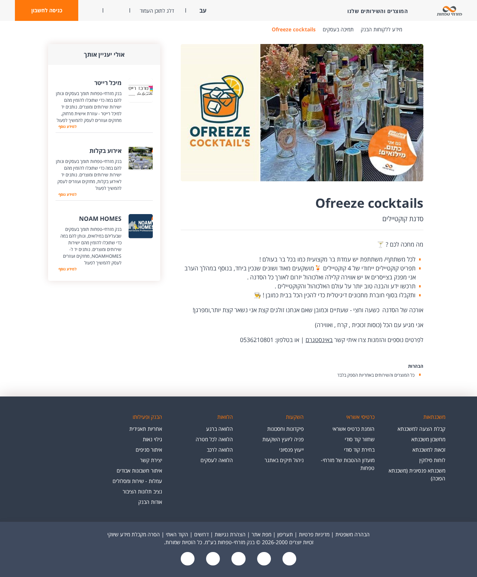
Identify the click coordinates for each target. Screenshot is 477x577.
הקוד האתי (177, 534)
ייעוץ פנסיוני (291, 449)
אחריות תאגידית (145, 428)
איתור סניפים (149, 449)
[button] (46, 10)
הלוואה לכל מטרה (214, 439)
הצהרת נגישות (230, 534)
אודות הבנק (150, 501)
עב (202, 10)
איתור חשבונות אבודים (139, 470)
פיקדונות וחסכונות (285, 428)
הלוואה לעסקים (216, 460)
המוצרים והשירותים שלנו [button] (377, 11)
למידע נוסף (67, 126)
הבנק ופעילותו (147, 416)
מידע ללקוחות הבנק (381, 29)
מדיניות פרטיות (314, 534)
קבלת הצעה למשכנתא (421, 428)
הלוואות (225, 416)
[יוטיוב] (263, 559)
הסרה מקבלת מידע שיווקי (133, 534)
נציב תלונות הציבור (142, 491)
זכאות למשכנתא (429, 449)
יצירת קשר (151, 460)
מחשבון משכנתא (428, 439)
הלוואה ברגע (219, 428)
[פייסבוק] (288, 559)
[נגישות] (237, 559)
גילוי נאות (152, 439)
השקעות (295, 416)
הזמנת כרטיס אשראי (353, 428)
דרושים (201, 534)
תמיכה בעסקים (338, 29)
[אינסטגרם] (188, 559)
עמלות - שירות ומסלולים (137, 481)
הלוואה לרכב (220, 449)
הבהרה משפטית (352, 534)
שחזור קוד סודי (360, 439)
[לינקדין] (212, 559)
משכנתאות (434, 416)
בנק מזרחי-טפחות (413, 29)
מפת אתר (261, 534)
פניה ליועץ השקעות (283, 439)
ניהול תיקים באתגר (284, 460)
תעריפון (285, 534)
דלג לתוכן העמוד (157, 10)
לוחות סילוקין (432, 460)
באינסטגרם (319, 340)
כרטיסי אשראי (360, 416)
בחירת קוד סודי (359, 449)
